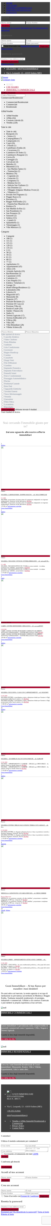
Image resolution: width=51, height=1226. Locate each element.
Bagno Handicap (11, 352)
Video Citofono (10, 339)
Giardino (8, 365)
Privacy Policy (18, 1126)
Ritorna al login (7, 64)
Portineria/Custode (11, 384)
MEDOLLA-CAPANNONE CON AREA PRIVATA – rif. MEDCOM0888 (23, 893)
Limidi (3, 910)
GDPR (35, 1154)
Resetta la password (10, 62)
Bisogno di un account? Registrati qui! (17, 28)
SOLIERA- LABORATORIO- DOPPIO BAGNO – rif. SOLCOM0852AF (24, 494)
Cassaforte (8, 358)
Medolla (3, 844)
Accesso (5, 25)
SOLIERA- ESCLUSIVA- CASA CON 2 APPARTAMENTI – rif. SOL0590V (25, 692)
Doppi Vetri (9, 360)
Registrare (44, 46)
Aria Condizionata (11, 347)
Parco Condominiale (12, 376)
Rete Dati (8, 386)
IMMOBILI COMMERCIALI (19, 8)
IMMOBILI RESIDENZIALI (18, 10)
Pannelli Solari (10, 373)
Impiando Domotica (12, 368)
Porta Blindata (10, 342)
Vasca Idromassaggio (13, 394)
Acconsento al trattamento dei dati (21, 1154)
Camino (7, 355)
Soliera (3, 445)
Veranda (7, 397)
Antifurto (8, 345)
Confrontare (6, 1167)
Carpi (2, 578)
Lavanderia (8, 404)
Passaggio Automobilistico (15, 378)
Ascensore (8, 350)
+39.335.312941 (14, 1111)
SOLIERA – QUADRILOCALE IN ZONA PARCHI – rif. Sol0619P (22, 759)
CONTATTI (11, 12)
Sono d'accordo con (21, 46)
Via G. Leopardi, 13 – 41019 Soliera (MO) (24, 73)
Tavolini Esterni (10, 391)
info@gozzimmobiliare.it (28, 68)
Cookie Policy (18, 1128)
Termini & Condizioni (30, 46)
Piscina (7, 381)
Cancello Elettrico (11, 337)
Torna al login (7, 49)
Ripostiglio (8, 407)
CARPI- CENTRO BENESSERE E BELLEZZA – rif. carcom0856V (22, 626)
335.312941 (11, 68)
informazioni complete (14, 506)
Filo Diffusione (10, 363)
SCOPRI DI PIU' (8, 1039)
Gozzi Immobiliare (6, 508)
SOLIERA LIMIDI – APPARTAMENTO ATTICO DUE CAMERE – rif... (23, 959)
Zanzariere (8, 399)
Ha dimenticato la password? (25, 1212)
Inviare (4, 1156)
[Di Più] (29, 501)
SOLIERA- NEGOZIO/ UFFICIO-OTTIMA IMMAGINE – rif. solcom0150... (25, 561)
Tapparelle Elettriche (12, 389)
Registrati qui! (7, 1212)
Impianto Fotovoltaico (13, 371)
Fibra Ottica (9, 402)
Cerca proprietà (8, 410)
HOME (9, 3)
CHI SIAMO (11, 5)
